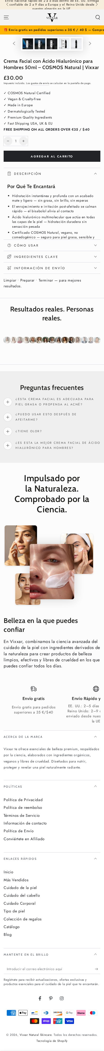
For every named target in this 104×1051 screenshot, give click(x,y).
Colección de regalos (23, 919)
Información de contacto (25, 823)
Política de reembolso (23, 807)
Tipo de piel (14, 911)
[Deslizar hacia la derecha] (96, 4)
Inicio (9, 872)
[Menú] (6, 17)
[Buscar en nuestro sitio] (97, 17)
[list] (52, 705)
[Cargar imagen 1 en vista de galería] (27, 43)
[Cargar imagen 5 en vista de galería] (76, 43)
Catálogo (12, 927)
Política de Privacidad (23, 800)
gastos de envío (40, 83)
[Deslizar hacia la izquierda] (8, 4)
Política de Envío (19, 831)
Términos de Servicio (22, 815)
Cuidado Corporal (20, 903)
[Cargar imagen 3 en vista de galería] (52, 43)
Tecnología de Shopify (52, 1041)
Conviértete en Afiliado (24, 839)
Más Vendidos (16, 880)
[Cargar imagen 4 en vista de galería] (64, 43)
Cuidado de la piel (20, 887)
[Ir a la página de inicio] (52, 17)
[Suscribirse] (97, 969)
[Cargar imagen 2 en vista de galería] (40, 43)
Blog (8, 934)
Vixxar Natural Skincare (36, 1035)
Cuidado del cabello (22, 895)
